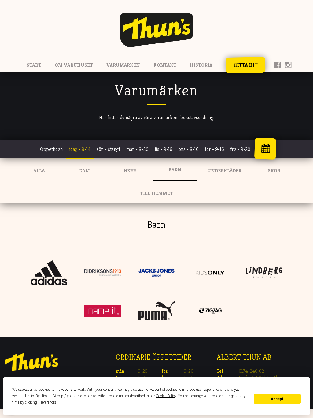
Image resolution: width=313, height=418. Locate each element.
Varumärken (123, 65)
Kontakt (164, 65)
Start (34, 65)
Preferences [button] (47, 402)
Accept (277, 399)
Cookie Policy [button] (166, 396)
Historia (201, 65)
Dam (84, 170)
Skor (274, 170)
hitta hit (245, 65)
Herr (129, 170)
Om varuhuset (74, 65)
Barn (175, 169)
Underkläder (224, 170)
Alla (39, 170)
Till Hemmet (156, 193)
